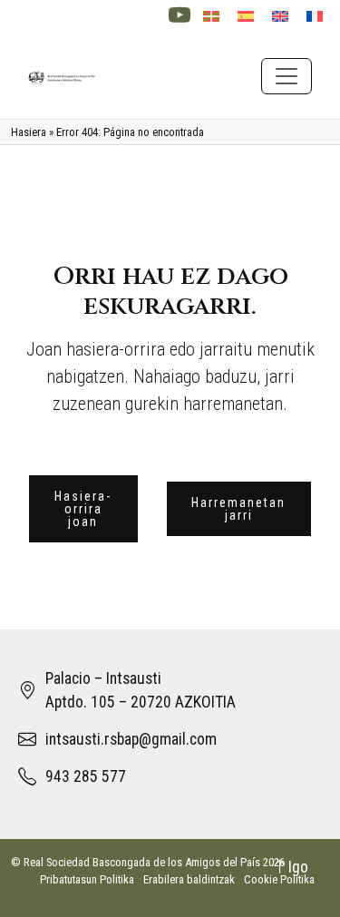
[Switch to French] (314, 17)
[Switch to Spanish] (245, 17)
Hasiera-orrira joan (83, 509)
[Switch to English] (280, 17)
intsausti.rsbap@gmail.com (131, 739)
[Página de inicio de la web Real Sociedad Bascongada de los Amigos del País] (62, 75)
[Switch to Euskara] (211, 17)
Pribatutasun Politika (87, 879)
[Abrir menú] (286, 76)
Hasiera (28, 132)
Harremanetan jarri (238, 508)
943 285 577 (85, 776)
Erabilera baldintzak (189, 879)
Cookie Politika (279, 879)
